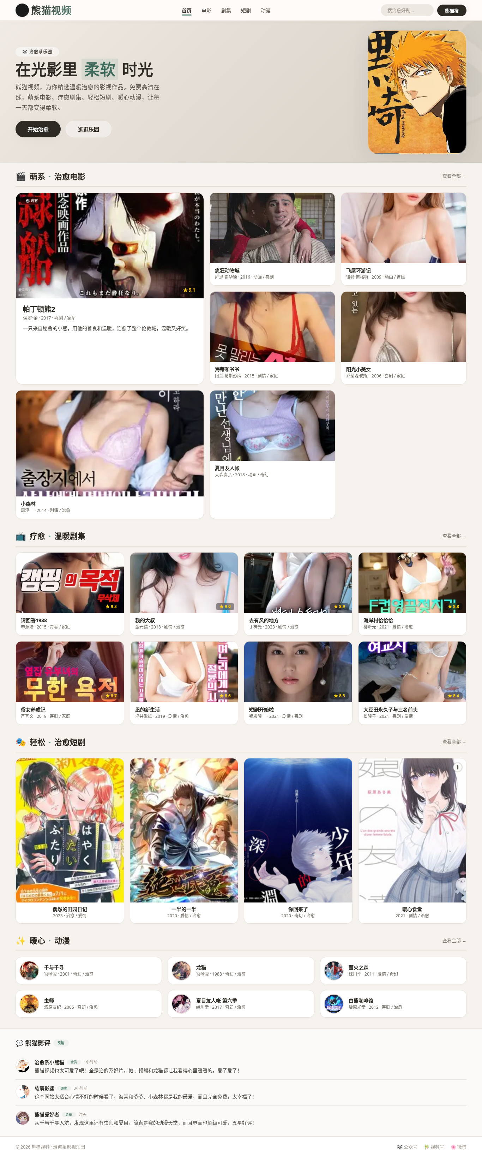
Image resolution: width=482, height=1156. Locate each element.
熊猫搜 (452, 10)
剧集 (226, 10)
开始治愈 (38, 129)
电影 (206, 10)
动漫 (266, 10)
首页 (187, 10)
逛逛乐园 (88, 129)
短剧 (246, 10)
